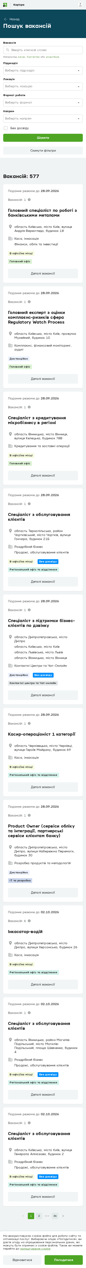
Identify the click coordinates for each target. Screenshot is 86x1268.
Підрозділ (10, 63)
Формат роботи (14, 95)
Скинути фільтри (43, 150)
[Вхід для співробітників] (80, 4)
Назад (14, 19)
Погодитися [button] (63, 1260)
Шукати (43, 138)
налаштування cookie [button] (35, 1248)
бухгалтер (33, 57)
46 (55, 1216)
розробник (52, 57)
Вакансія (9, 42)
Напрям (8, 111)
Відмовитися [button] (22, 1260)
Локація (9, 79)
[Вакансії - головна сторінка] (16, 4)
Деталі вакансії (43, 273)
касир (21, 57)
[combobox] (43, 70)
